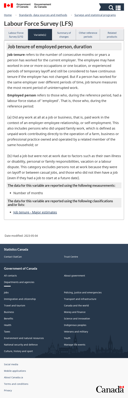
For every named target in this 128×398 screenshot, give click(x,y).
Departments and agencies (19, 282)
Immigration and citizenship (20, 299)
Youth (67, 338)
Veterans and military (76, 331)
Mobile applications (15, 370)
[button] (112, 8)
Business (9, 312)
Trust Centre (71, 256)
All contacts (10, 275)
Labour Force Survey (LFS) (16, 34)
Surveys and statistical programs (95, 15)
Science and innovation (77, 318)
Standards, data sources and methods (43, 15)
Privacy (8, 390)
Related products (112, 34)
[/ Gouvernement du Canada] (27, 6)
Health (7, 325)
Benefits (8, 318)
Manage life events (74, 344)
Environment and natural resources (24, 338)
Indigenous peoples (75, 325)
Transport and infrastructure (80, 299)
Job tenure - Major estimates (35, 212)
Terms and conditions (16, 383)
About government (74, 275)
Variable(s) (40, 34)
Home (8, 15)
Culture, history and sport (18, 351)
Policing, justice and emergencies (83, 292)
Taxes (7, 331)
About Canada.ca (13, 377)
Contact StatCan (13, 256)
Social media (11, 364)
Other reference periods (88, 34)
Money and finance (75, 312)
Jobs (6, 292)
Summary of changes (64, 34)
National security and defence (21, 344)
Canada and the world (76, 305)
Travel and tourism (14, 305)
